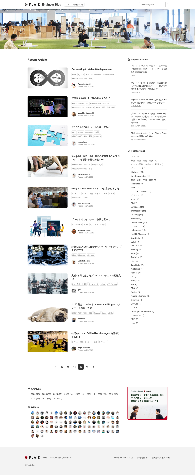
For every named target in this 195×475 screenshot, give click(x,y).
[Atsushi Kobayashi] (112, 431)
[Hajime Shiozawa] (56, 417)
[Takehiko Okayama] (75, 417)
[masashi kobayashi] (65, 417)
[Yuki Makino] (94, 431)
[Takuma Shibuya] (80, 422)
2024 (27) (57, 394)
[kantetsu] (47, 431)
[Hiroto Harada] (84, 426)
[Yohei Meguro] (103, 426)
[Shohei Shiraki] (117, 417)
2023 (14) (68, 394)
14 (74, 366)
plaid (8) (134, 261)
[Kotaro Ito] (80, 417)
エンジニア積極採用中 (74, 4)
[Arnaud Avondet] (51, 426)
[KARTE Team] (56, 422)
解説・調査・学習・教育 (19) (144, 179)
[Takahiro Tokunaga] (37, 432)
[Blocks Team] (89, 422)
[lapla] (70, 417)
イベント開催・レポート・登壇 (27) (147, 164)
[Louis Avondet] (94, 413)
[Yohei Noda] (37, 436)
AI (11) (134, 203)
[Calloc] (112, 417)
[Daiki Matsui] (32, 436)
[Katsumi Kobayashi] (103, 417)
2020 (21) (102, 394)
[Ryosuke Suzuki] (42, 426)
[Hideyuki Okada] (80, 431)
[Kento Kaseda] (65, 413)
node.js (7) (136, 272)
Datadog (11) (137, 214)
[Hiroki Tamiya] (32, 417)
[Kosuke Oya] (117, 422)
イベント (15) (137, 195)
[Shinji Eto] (70, 431)
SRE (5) (134, 319)
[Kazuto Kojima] (108, 426)
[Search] (168, 4)
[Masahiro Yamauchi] (65, 431)
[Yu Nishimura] (103, 422)
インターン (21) (138, 168)
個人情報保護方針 (160, 457)
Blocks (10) (136, 218)
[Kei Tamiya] (89, 426)
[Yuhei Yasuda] (84, 417)
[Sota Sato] (98, 413)
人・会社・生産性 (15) (141, 191)
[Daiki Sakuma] (75, 422)
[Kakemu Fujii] (61, 413)
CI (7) (133, 276)
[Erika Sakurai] (80, 413)
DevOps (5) (136, 303)
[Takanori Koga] (94, 422)
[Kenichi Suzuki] (117, 426)
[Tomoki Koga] (112, 426)
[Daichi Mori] (37, 413)
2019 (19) (113, 394)
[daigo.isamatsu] (65, 426)
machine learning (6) (140, 295)
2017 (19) (46, 398)
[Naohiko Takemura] (103, 431)
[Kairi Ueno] (117, 413)
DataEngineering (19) (140, 175)
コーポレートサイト (121, 457)
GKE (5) (134, 307)
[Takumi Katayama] (98, 422)
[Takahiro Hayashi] (112, 413)
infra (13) (135, 199)
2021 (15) (91, 394)
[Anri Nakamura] (56, 413)
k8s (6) (134, 284)
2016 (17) (57, 398)
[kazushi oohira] (98, 426)
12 (62, 366)
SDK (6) (134, 288)
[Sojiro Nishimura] (98, 417)
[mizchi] (37, 426)
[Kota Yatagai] (42, 422)
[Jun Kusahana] (70, 426)
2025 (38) (46, 394)
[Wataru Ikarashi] (84, 431)
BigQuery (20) (137, 171)
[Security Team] (61, 422)
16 (87, 366)
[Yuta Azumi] (108, 413)
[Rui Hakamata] (47, 413)
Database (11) (137, 206)
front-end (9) (136, 245)
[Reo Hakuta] (75, 413)
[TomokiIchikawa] (42, 417)
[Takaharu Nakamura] (84, 413)
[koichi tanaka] (47, 427)
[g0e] (56, 426)
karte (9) (135, 253)
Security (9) (136, 249)
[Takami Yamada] (84, 422)
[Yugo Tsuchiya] (37, 417)
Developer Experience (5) (142, 311)
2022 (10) (80, 394)
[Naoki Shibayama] (117, 431)
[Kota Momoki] (108, 417)
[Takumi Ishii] (94, 417)
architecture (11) (138, 210)
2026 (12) (35, 394)
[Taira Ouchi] (103, 413)
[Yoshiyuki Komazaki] (32, 426)
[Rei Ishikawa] (80, 426)
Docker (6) (135, 292)
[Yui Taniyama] (37, 422)
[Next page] (93, 366)
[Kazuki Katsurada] (61, 417)
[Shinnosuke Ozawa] (75, 426)
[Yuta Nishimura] (75, 431)
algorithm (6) (136, 299)
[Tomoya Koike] (65, 422)
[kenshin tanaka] (51, 422)
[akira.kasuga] (112, 422)
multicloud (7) (137, 268)
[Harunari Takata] (42, 413)
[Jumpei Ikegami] (61, 431)
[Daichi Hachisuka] (89, 413)
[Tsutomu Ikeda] (70, 413)
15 (81, 366)
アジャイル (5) (137, 315)
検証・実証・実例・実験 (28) (144, 160)
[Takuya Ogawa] (108, 422)
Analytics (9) (136, 257)
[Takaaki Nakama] (32, 431)
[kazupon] (61, 426)
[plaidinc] (42, 436)
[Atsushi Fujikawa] (98, 431)
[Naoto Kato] (89, 431)
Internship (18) (137, 183)
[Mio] (32, 413)
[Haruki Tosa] (70, 422)
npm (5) (134, 323)
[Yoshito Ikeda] (47, 417)
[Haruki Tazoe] (51, 417)
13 (68, 366)
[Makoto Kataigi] (51, 431)
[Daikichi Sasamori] (108, 431)
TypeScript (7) (137, 264)
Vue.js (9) (135, 241)
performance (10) (139, 222)
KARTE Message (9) (140, 233)
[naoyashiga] (89, 417)
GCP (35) (135, 156)
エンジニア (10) (138, 226)
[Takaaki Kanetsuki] (32, 422)
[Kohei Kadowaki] (42, 431)
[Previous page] (55, 366)
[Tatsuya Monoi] (56, 431)
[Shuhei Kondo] (47, 422)
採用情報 (141, 457)
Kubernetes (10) (138, 230)
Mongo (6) (135, 280)
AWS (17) (135, 187)
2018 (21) (35, 398)
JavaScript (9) (137, 237)
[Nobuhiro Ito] (94, 426)
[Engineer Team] (51, 413)
